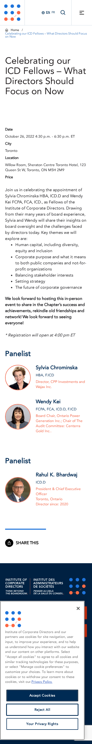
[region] (42, 670)
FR (53, 12)
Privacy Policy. (41, 682)
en (48, 12)
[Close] (78, 608)
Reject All (42, 709)
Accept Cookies (42, 695)
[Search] (63, 12)
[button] (29, 543)
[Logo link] (12, 12)
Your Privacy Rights (42, 724)
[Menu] (82, 12)
